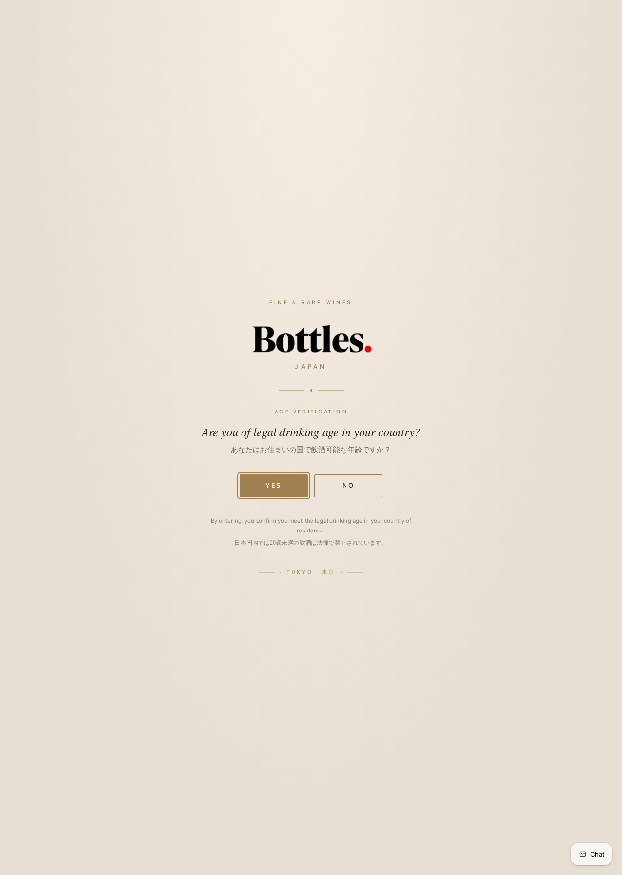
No (348, 485)
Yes (273, 485)
